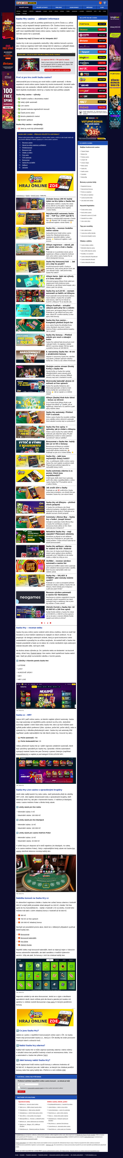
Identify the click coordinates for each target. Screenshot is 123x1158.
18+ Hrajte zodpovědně (77, 1155)
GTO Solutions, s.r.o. (91, 1155)
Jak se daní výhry (85, 221)
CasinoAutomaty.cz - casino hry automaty (59, 1110)
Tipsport (25, 11)
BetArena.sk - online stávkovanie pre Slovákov (32, 1121)
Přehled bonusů (27, 147)
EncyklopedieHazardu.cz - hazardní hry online (60, 1104)
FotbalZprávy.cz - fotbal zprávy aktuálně (30, 1110)
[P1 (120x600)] (115, 69)
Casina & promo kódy (86, 197)
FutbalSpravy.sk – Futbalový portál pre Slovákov (32, 1129)
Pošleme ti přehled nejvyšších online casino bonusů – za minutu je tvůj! (44, 1081)
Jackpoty (25, 167)
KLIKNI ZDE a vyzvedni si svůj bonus (57, 70)
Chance (45, 11)
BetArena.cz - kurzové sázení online (29, 1104)
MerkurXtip (84, 177)
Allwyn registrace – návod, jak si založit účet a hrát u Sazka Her (60, 247)
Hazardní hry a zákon (86, 218)
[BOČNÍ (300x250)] (92, 139)
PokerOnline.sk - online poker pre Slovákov (59, 1129)
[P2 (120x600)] (115, 128)
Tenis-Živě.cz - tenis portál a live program (30, 1116)
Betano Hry (84, 154)
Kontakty (22, 1155)
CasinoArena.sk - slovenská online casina (59, 1126)
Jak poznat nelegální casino (88, 236)
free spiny (51, 1002)
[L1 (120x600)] (8, 69)
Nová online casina (86, 212)
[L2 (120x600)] (8, 128)
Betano (62, 11)
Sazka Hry (38, 11)
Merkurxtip (89, 11)
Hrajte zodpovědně (21, 1143)
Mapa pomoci (65, 1150)
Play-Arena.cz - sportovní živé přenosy (58, 1123)
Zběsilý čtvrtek (26, 945)
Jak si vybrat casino (86, 230)
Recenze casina (27, 142)
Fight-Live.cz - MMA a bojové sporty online (31, 1107)
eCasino (18, 13)
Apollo (56, 11)
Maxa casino (84, 165)
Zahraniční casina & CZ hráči (88, 215)
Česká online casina (86, 209)
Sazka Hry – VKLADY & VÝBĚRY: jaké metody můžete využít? (59, 577)
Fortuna (18, 11)
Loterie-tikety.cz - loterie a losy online (58, 1107)
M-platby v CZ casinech (87, 253)
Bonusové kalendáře (28, 938)
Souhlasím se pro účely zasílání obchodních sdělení (41, 1088)
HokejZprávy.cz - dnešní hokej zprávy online (31, 1113)
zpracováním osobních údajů (35, 1088)
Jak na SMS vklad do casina (88, 251)
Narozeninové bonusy (87, 189)
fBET (100, 11)
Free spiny (25, 155)
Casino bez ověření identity (88, 233)
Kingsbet (24, 13)
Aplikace (25, 165)
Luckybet (81, 11)
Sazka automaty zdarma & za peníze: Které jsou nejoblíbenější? (59, 473)
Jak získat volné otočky (87, 200)
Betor (50, 11)
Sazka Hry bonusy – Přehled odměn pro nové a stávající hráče (59, 337)
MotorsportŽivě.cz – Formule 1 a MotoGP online (32, 1118)
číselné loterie (36, 653)
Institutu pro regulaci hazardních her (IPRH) (56, 1137)
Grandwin (74, 11)
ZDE (64, 1070)
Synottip (31, 11)
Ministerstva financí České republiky (86, 1135)
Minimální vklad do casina (88, 248)
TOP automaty (26, 157)
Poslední (51, 623)
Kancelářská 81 (22, 754)
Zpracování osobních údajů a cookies (59, 1155)
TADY (45, 1055)
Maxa (104, 11)
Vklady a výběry (27, 152)
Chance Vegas (85, 162)
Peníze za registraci (86, 192)
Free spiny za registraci (87, 195)
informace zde (49, 1145)
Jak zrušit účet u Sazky (56, 488)
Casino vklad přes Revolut (88, 259)
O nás (16, 1155)
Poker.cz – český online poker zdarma (58, 1116)
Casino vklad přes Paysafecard (89, 256)
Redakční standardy (31, 1155)
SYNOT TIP (84, 160)
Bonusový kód (26, 150)
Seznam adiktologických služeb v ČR (52, 1150)
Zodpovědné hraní (89, 1137)
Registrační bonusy (86, 186)
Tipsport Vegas (85, 151)
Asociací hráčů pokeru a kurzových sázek (26, 1139)
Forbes (68, 11)
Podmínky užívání (43, 1155)
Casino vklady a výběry (87, 245)
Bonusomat (25, 160)
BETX (95, 11)
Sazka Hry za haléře (28, 162)
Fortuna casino (85, 157)
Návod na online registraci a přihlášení (34, 145)
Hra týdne (24, 942)
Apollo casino (84, 171)
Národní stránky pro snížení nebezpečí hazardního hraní (84, 1150)
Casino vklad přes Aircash (88, 262)
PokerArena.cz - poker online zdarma (58, 1113)
